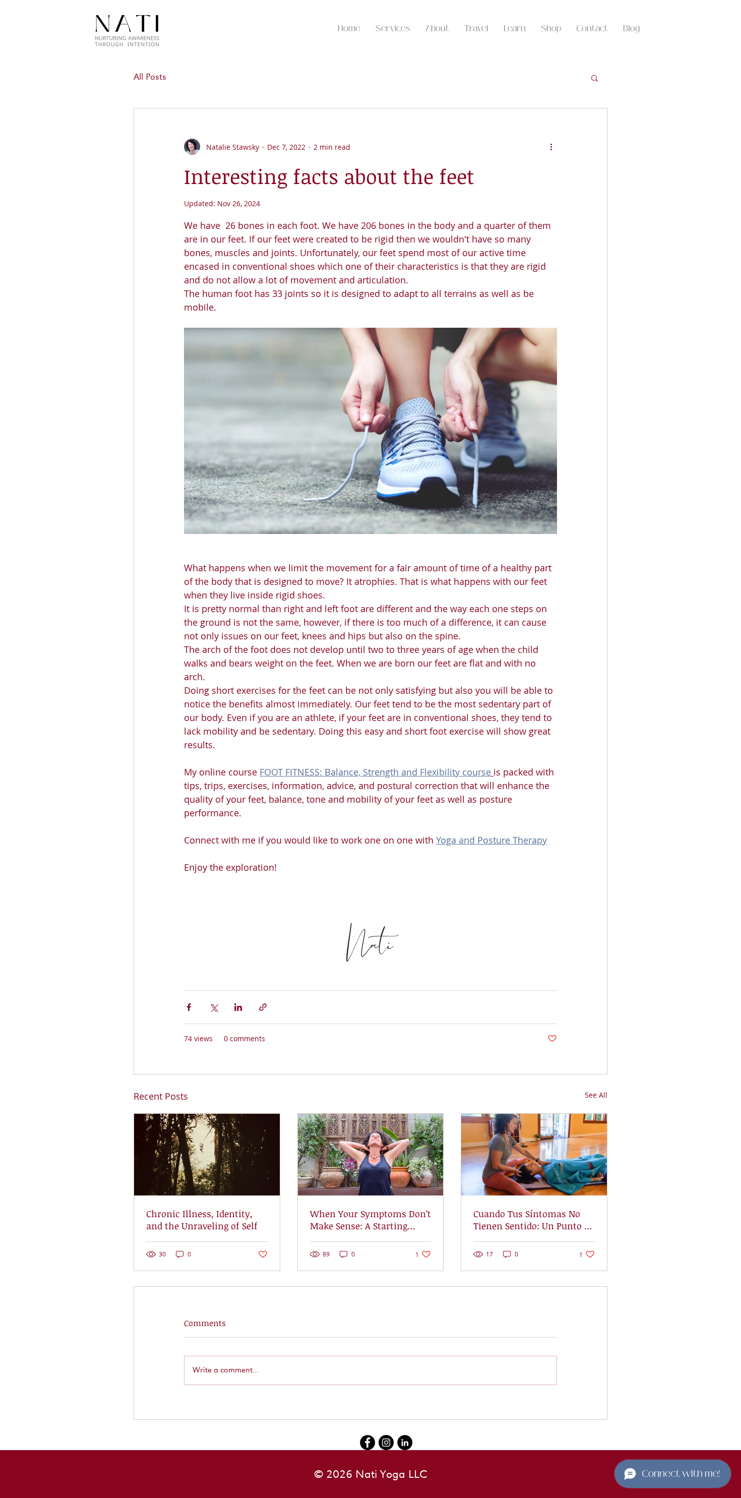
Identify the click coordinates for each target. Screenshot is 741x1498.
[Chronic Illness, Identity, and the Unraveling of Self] (207, 1154)
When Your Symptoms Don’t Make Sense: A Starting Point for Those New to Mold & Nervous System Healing (370, 1220)
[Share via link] (263, 1007)
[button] (476, 29)
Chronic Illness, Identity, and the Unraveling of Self (202, 1220)
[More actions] (551, 147)
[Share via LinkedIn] (238, 1007)
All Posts (150, 77)
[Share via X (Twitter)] (213, 1007)
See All (596, 1095)
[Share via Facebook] (189, 1007)
